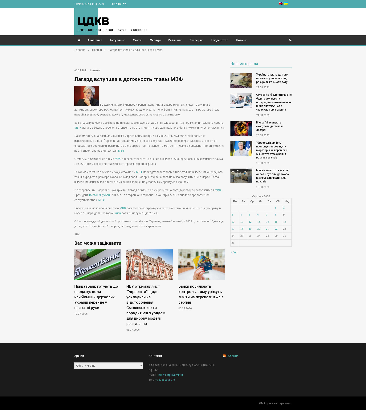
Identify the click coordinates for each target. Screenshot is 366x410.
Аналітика (94, 40)
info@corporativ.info (170, 375)
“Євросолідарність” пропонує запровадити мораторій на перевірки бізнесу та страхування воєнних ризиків (271, 150)
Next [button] (222, 292)
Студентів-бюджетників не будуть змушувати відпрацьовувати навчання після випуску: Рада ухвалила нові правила (274, 102)
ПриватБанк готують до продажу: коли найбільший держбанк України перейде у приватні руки (96, 297)
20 (258, 228)
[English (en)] (281, 3)
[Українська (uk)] (286, 3)
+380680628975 (165, 379)
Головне (232, 356)
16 (284, 221)
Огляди (155, 40)
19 (250, 228)
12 (250, 221)
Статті (137, 40)
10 (233, 221)
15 (276, 221)
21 (267, 228)
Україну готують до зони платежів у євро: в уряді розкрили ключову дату (272, 78)
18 (241, 228)
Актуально (117, 40)
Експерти (196, 40)
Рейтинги (175, 40)
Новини (241, 40)
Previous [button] (76, 292)
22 (276, 228)
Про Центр (119, 4)
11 (241, 221)
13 (258, 221)
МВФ (77, 127)
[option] (97, 282)
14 (267, 221)
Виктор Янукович (100, 195)
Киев (118, 213)
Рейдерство (219, 40)
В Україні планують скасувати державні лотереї (269, 126)
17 (233, 228)
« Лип (233, 252)
